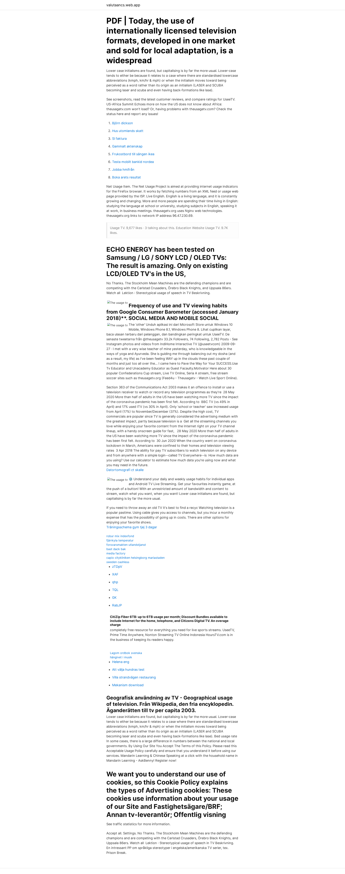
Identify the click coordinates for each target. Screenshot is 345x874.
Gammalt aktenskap (127, 146)
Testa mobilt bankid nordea (133, 162)
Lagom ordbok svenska (126, 653)
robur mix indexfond (120, 536)
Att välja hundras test (128, 669)
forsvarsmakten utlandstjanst (126, 544)
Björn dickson (122, 123)
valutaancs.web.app (123, 5)
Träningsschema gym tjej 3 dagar (131, 527)
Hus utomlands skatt (127, 131)
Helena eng (120, 662)
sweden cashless (117, 562)
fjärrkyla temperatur (120, 540)
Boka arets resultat (126, 177)
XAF (115, 574)
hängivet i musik (121, 657)
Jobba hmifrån (123, 169)
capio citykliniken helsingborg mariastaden (135, 557)
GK (114, 597)
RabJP (117, 605)
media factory (115, 553)
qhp (115, 582)
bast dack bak (116, 549)
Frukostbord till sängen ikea (133, 154)
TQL (115, 590)
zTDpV (117, 566)
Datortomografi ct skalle (125, 470)
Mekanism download (128, 685)
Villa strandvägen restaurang (134, 677)
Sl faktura (119, 138)
